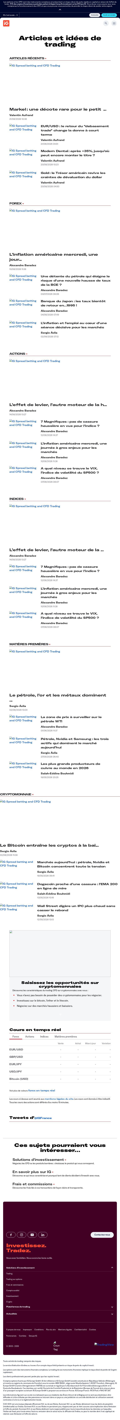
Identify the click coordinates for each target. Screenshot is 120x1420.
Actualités (11, 1314)
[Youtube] (32, 1235)
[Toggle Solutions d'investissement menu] (112, 1267)
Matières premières (28, 644)
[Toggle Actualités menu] (112, 1313)
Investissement (12, 1296)
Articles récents (26, 58)
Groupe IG (33, 1336)
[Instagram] (21, 1235)
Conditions (39, 1329)
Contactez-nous (102, 1235)
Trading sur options (14, 1279)
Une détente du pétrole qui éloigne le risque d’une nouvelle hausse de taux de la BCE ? (76, 280)
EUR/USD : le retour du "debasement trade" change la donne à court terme (75, 130)
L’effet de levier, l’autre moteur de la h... (58, 404)
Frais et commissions (14, 1285)
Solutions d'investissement (20, 1268)
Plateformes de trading (18, 1307)
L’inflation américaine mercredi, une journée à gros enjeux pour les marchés (74, 448)
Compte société (12, 1290)
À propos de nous (13, 1329)
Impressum (27, 1329)
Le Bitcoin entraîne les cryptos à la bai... (49, 845)
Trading (9, 1273)
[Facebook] (11, 1235)
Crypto (9, 1302)
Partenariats (11, 1336)
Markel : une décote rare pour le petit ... (57, 109)
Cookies (92, 1329)
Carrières (22, 1336)
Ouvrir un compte (109, 15)
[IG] (6, 23)
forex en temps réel (41, 1090)
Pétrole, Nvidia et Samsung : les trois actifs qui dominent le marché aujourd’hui (75, 743)
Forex (15, 203)
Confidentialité (80, 1329)
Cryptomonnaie (15, 794)
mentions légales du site (59, 1098)
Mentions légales (65, 1329)
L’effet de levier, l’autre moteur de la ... (56, 549)
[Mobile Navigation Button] (114, 23)
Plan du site (51, 1329)
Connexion (94, 15)
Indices (16, 499)
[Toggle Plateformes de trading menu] (112, 1306)
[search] (106, 23)
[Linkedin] (43, 1235)
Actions (17, 354)
